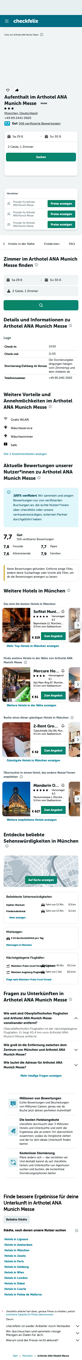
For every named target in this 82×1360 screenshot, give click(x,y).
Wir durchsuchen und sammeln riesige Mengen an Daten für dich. (33, 1333)
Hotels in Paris (14, 1261)
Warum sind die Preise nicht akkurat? (32, 1340)
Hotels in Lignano (16, 1239)
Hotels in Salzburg (16, 1266)
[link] (33, 646)
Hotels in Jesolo (15, 1255)
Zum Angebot (53, 636)
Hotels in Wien (14, 1272)
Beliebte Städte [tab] (16, 1219)
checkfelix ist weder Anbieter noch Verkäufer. (38, 1326)
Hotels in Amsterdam (18, 1244)
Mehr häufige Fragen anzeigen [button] (41, 1075)
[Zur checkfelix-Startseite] (26, 21)
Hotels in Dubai (14, 1283)
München (27, 1355)
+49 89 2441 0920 (17, 118)
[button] (6, 21)
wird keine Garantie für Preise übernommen (29, 1314)
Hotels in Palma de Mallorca (23, 1294)
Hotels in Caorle (15, 1289)
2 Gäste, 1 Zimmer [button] (21, 147)
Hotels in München (16, 1250)
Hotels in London (16, 1278)
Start (15, 1355)
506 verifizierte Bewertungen (40, 123)
